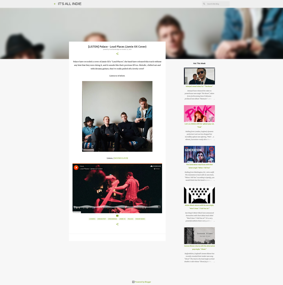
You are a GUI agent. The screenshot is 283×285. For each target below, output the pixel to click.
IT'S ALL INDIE (69, 4)
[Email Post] (117, 216)
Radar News (140, 219)
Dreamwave (112, 219)
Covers (92, 219)
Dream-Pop (102, 219)
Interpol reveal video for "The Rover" (199, 86)
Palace (130, 219)
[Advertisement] (117, 259)
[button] (117, 53)
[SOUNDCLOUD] (121, 158)
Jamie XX (122, 219)
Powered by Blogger (143, 282)
